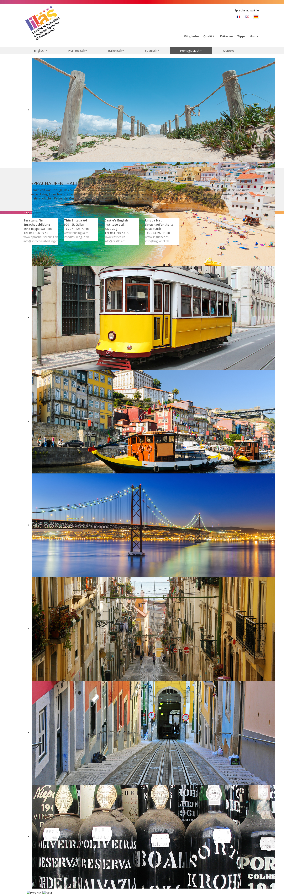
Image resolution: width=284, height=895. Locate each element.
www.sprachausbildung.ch (40, 237)
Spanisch (151, 50)
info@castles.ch (115, 241)
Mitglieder (191, 36)
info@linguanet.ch (157, 241)
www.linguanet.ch (157, 237)
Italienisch (115, 50)
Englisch (39, 50)
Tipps (241, 36)
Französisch (76, 50)
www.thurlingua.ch (76, 233)
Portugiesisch (190, 50)
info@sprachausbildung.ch (40, 241)
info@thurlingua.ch (76, 237)
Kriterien (226, 36)
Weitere (228, 50)
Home (254, 36)
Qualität (209, 36)
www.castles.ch (115, 237)
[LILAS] (42, 23)
